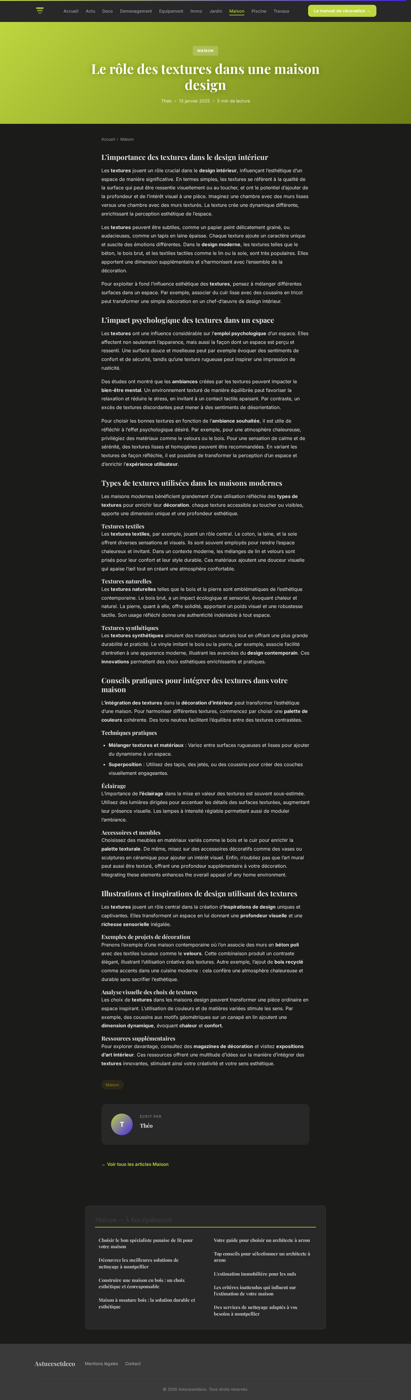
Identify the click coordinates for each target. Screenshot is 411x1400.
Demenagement (136, 10)
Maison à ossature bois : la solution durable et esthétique (147, 1303)
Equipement (171, 10)
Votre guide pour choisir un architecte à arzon (262, 1240)
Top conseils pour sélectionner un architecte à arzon (262, 1257)
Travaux (281, 10)
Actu (90, 10)
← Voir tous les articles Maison (134, 1164)
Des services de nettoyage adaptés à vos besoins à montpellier (255, 1310)
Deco (107, 10)
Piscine (259, 10)
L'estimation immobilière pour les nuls (255, 1274)
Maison (236, 10)
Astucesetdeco (55, 1363)
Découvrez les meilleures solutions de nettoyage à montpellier (139, 1263)
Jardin (215, 10)
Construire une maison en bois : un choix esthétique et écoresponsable (142, 1283)
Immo (196, 10)
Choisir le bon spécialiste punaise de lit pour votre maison (146, 1243)
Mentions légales (101, 1363)
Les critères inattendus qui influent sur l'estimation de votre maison (255, 1290)
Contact (133, 1363)
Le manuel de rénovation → (342, 10)
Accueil (71, 10)
